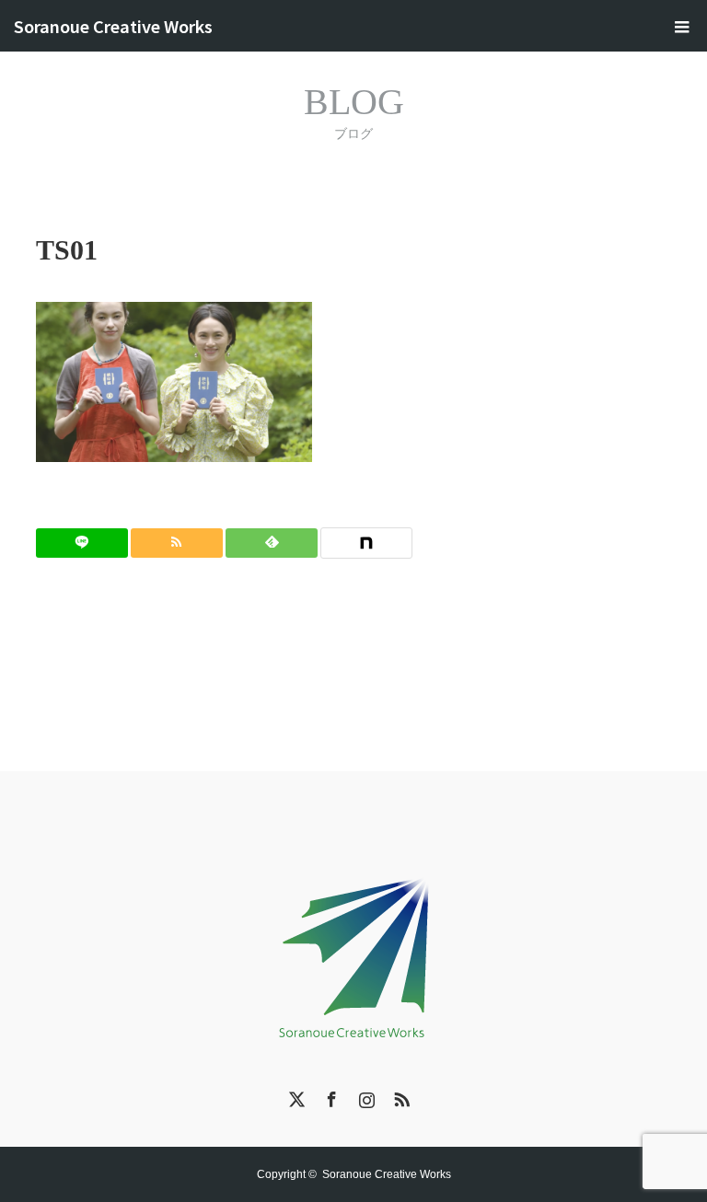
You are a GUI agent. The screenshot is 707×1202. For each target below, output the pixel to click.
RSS (399, 1096)
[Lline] (82, 543)
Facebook (329, 1096)
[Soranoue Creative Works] (353, 953)
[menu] (681, 26)
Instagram (364, 1096)
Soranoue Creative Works (113, 25)
